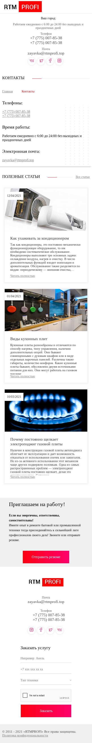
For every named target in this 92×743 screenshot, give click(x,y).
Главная (7, 91)
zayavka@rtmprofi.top (46, 53)
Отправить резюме (46, 557)
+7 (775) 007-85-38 (46, 38)
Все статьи (83, 177)
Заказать (46, 711)
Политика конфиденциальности (25, 735)
